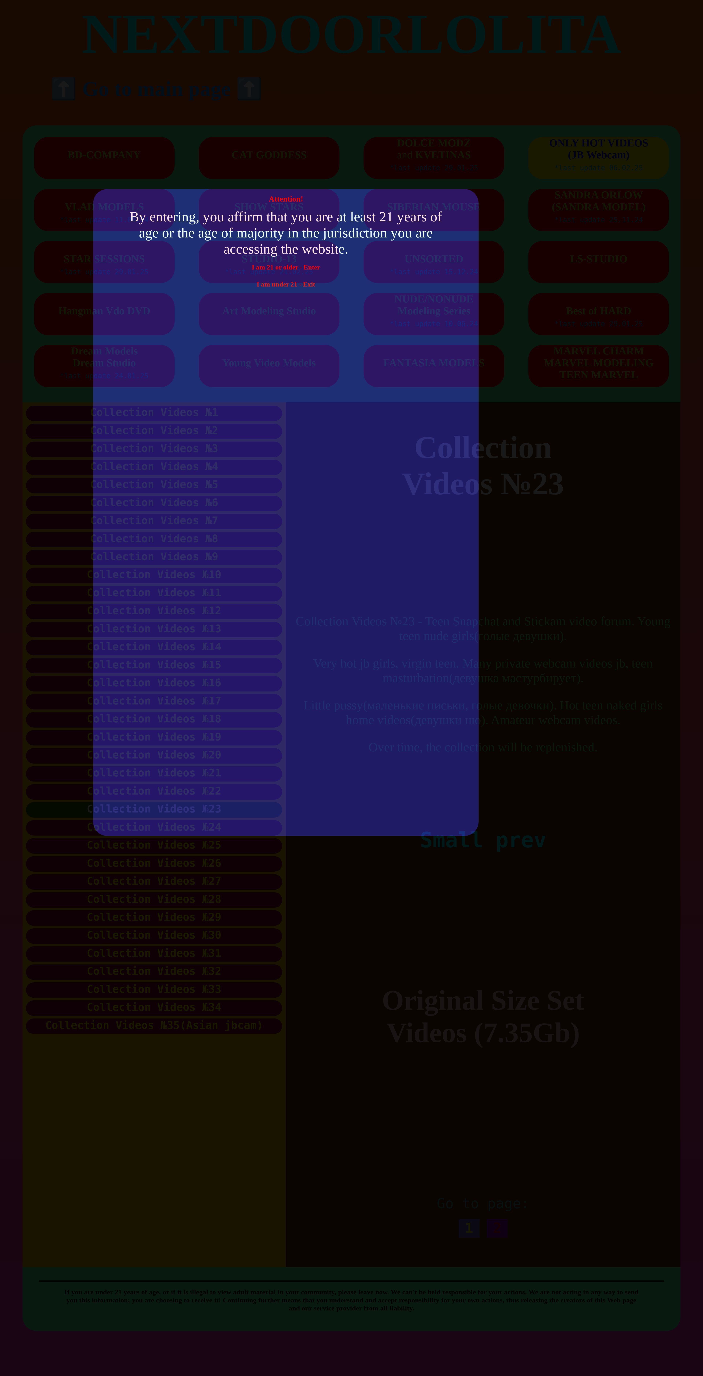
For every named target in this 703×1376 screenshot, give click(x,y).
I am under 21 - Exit (286, 284)
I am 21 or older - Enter (286, 267)
